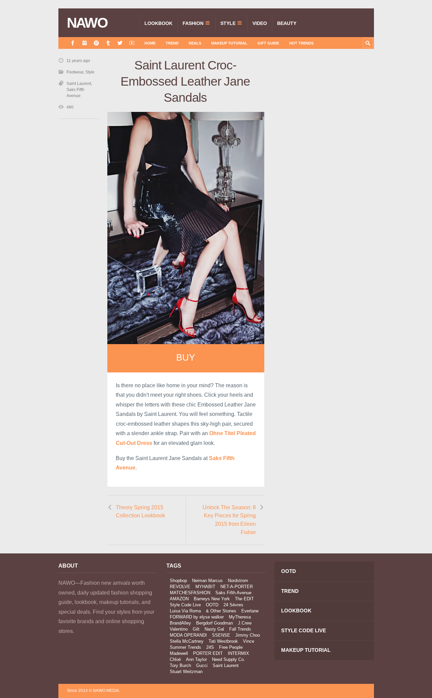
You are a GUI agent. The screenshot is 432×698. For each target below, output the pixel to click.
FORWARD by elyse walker (197, 617)
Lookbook (158, 23)
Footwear (74, 72)
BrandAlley (180, 623)
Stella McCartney (187, 641)
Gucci (202, 665)
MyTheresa (240, 617)
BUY (185, 358)
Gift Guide (268, 43)
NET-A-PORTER (236, 586)
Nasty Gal (214, 629)
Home (150, 43)
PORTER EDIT (208, 653)
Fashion (193, 23)
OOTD (212, 605)
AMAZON (179, 599)
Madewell (179, 653)
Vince (248, 641)
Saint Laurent (78, 83)
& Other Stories (221, 611)
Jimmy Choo (247, 635)
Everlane (250, 611)
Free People (231, 647)
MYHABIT (205, 586)
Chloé (175, 659)
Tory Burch (180, 665)
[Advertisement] (323, 178)
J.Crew (244, 623)
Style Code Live (185, 605)
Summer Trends (185, 647)
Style (228, 23)
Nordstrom (238, 580)
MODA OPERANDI (188, 635)
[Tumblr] (108, 43)
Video (259, 23)
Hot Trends (301, 43)
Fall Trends (240, 629)
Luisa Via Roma (185, 611)
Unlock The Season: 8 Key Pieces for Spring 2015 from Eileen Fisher (229, 520)
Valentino (179, 629)
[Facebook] (73, 43)
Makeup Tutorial (229, 43)
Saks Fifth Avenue (233, 592)
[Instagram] (84, 43)
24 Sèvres (233, 605)
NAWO (87, 23)
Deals (195, 43)
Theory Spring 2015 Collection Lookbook (140, 512)
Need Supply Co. (228, 659)
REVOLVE (180, 586)
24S (210, 647)
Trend (172, 43)
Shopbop (178, 580)
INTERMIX (238, 653)
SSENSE (221, 635)
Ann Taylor (196, 659)
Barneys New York (212, 599)
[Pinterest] (96, 43)
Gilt (196, 629)
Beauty (286, 23)
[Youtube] (132, 43)
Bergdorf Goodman (214, 623)
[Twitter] (120, 43)
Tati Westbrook (223, 641)
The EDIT (244, 599)
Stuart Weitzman (186, 671)
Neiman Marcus (207, 580)
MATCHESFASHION (190, 592)
